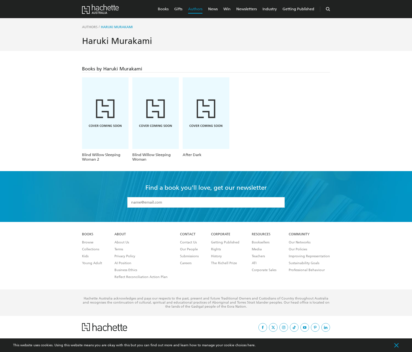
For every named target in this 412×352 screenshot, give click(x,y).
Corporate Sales (264, 270)
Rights (216, 249)
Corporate (220, 234)
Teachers (258, 256)
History (216, 256)
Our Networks (299, 242)
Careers (185, 263)
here (251, 345)
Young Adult (92, 263)
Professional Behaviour (307, 270)
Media (257, 249)
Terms (118, 249)
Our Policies (298, 249)
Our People (189, 249)
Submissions (189, 256)
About (120, 234)
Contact (188, 234)
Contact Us (188, 242)
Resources (261, 234)
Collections (90, 249)
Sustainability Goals (304, 263)
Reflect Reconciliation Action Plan (141, 277)
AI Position (122, 263)
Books (163, 9)
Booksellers (260, 242)
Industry (270, 9)
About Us (121, 242)
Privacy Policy (124, 256)
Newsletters (246, 9)
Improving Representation (309, 256)
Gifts (178, 9)
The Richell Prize (224, 263)
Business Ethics (125, 270)
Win (227, 9)
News (213, 9)
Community (299, 234)
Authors (195, 9)
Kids (85, 256)
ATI (254, 263)
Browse (87, 242)
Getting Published (298, 9)
